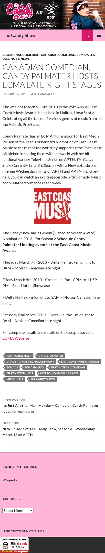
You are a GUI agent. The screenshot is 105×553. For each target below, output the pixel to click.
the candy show (42, 379)
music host (15, 379)
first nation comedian (68, 367)
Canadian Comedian (58, 55)
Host (14, 58)
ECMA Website (15, 338)
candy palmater (51, 355)
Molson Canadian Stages (59, 373)
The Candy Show (19, 35)
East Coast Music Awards (80, 361)
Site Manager (44, 94)
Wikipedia (9, 480)
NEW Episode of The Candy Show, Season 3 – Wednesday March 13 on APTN (48, 429)
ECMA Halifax (34, 367)
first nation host (20, 373)
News (25, 58)
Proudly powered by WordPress (23, 531)
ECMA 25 (12, 367)
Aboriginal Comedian (21, 55)
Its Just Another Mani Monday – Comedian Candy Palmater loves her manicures (50, 405)
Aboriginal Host (19, 355)
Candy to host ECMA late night (30, 361)
